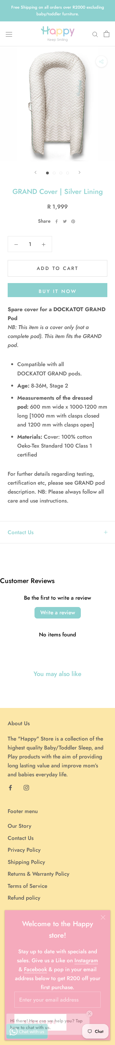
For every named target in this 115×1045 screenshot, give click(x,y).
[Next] (79, 172)
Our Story (19, 826)
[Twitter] (65, 221)
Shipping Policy (26, 862)
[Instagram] (26, 786)
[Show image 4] (67, 173)
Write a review (57, 612)
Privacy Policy (24, 850)
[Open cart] (106, 34)
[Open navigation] (9, 34)
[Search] (95, 34)
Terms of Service (27, 886)
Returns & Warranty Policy (38, 874)
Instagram (86, 960)
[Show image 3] (60, 173)
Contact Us (21, 532)
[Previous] (35, 172)
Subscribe (40, 1022)
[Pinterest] (73, 221)
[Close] (103, 917)
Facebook (35, 969)
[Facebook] (56, 221)
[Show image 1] (47, 173)
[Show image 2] (54, 173)
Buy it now (58, 291)
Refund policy (24, 898)
